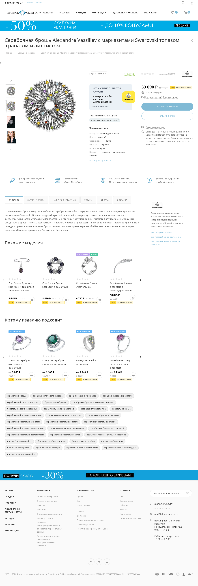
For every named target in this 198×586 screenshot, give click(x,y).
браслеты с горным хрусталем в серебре (106, 434)
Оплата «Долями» (85, 524)
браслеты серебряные (55, 402)
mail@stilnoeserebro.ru (166, 514)
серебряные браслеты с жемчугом (64, 415)
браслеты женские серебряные (22, 408)
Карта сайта (125, 513)
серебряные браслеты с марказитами (25, 428)
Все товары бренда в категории (166, 236)
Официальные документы (49, 513)
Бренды (9, 518)
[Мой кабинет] (192, 3)
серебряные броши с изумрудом (120, 447)
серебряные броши (16, 395)
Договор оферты (45, 518)
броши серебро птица (112, 441)
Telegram (99, 561)
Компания (43, 490)
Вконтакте (91, 561)
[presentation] (11, 81)
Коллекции (12, 530)
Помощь (125, 490)
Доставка (122, 200)
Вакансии (41, 509)
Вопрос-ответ (83, 505)
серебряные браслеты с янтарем (100, 421)
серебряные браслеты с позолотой (107, 428)
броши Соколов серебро (19, 441)
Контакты (124, 509)
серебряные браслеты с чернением (67, 428)
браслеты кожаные (121, 408)
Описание (14, 200)
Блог (79, 501)
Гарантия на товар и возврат (90, 520)
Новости (41, 505)
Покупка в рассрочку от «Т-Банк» (92, 528)
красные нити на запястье (93, 408)
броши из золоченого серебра (47, 395)
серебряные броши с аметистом (82, 447)
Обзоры (124, 505)
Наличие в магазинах (64, 200)
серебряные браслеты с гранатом (23, 421)
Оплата (105, 200)
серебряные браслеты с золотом (62, 421)
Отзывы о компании (47, 501)
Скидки (9, 496)
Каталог (10, 524)
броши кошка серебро (18, 447)
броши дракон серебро (83, 441)
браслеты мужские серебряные (59, 408)
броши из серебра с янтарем (52, 441)
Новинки (10, 502)
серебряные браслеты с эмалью (103, 415)
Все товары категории (161, 232)
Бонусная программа (47, 496)
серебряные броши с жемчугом (22, 402)
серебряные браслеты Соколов (65, 434)
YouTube (107, 561)
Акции (9, 490)
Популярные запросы (130, 518)
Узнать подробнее (101, 106)
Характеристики (36, 200)
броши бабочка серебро (48, 447)
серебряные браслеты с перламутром (25, 434)
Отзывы (88, 200)
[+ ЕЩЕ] (164, 12)
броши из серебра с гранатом (117, 395)
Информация (85, 490)
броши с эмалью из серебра (82, 395)
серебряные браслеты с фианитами (24, 415)
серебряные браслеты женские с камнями (93, 402)
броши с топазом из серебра (21, 454)
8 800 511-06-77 (14, 2)
